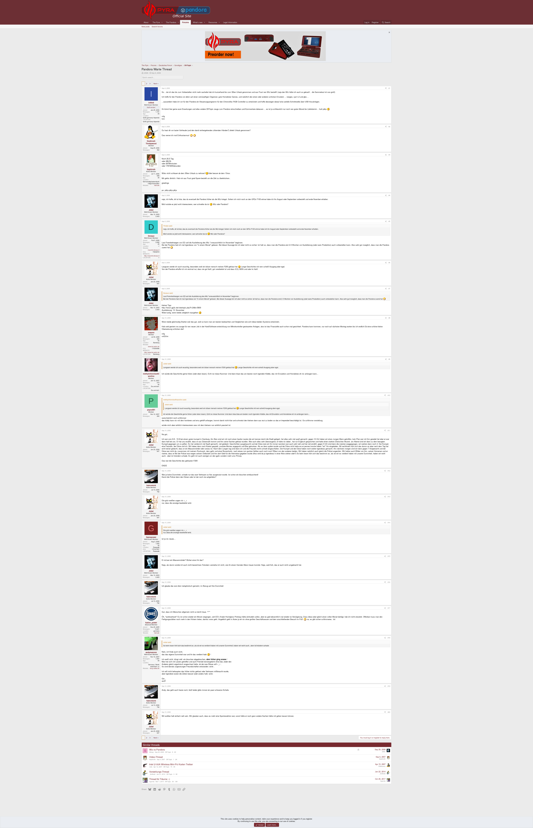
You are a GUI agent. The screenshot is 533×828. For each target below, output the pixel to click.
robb (150, 767)
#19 (389, 686)
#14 (389, 522)
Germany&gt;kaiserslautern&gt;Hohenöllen (151, 182)
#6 (389, 263)
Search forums (157, 26)
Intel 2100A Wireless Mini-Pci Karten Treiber (171, 764)
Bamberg (156, 343)
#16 (389, 582)
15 (171, 767)
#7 (389, 288)
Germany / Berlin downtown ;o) (153, 665)
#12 (389, 471)
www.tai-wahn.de (153, 346)
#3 (389, 155)
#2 (389, 126)
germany (156, 631)
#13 (389, 496)
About (146, 22)
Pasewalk (156, 547)
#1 (389, 88)
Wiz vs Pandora (157, 749)
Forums (185, 22)
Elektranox (382, 766)
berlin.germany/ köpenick (151, 118)
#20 (389, 712)
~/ (158, 246)
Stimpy (151, 752)
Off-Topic (168, 752)
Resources (212, 22)
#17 (389, 608)
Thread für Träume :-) (159, 779)
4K (174, 767)
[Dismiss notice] (389, 32)
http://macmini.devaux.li (151, 256)
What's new (198, 22)
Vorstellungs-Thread (159, 771)
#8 (389, 318)
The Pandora (171, 22)
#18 (389, 638)
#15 (389, 556)
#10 (389, 395)
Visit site (156, 185)
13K (176, 781)
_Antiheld (152, 774)
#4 (389, 195)
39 (173, 781)
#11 (389, 430)
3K (176, 774)
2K (175, 752)
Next (155, 83)
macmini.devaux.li (153, 250)
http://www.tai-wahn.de (151, 352)
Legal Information (230, 22)
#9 (389, 359)
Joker (383, 751)
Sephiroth (152, 759)
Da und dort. (155, 386)
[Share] (386, 88)
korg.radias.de (154, 668)
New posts (145, 26)
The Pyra (156, 22)
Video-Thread (156, 757)
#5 (389, 221)
